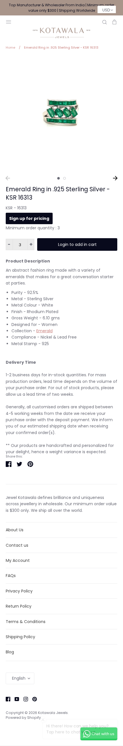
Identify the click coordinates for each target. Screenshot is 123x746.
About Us (14, 530)
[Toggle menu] (8, 21)
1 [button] (58, 178)
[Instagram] (23, 699)
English (18, 678)
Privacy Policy (19, 591)
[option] (61, 114)
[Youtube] (14, 699)
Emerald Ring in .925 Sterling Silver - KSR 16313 (58, 193)
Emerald (44, 331)
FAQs (11, 575)
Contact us (17, 545)
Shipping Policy (20, 637)
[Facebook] (5, 699)
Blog (10, 652)
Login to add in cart (77, 244)
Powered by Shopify (23, 717)
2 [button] (64, 178)
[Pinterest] (32, 699)
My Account (18, 560)
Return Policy (18, 606)
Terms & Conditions (25, 621)
